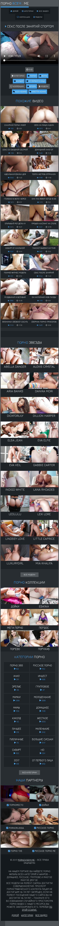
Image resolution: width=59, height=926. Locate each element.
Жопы (44, 76)
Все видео (43, 11)
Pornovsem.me (26, 859)
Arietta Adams (38, 91)
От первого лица (36, 81)
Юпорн (32, 86)
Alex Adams (21, 91)
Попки (33, 76)
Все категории (29, 772)
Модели (38, 17)
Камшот (19, 81)
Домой (15, 915)
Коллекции (24, 17)
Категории (28, 11)
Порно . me (15, 3)
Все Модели (29, 574)
